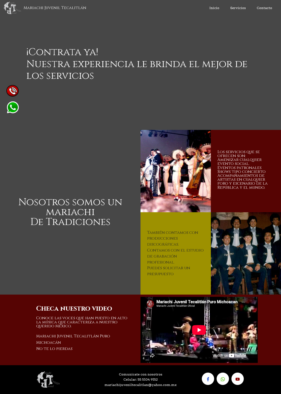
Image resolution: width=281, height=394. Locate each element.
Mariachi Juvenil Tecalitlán (55, 7)
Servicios (238, 8)
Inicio (214, 8)
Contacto (264, 8)
